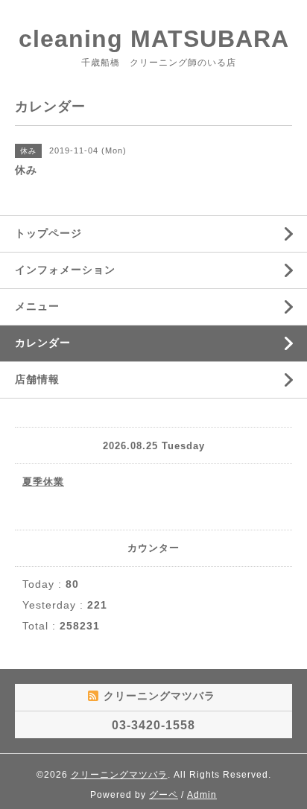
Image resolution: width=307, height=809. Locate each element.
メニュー (37, 306)
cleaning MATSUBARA (154, 38)
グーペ (163, 795)
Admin (202, 795)
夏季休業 (43, 481)
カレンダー (43, 343)
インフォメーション (65, 270)
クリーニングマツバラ (119, 775)
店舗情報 (37, 379)
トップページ (48, 233)
